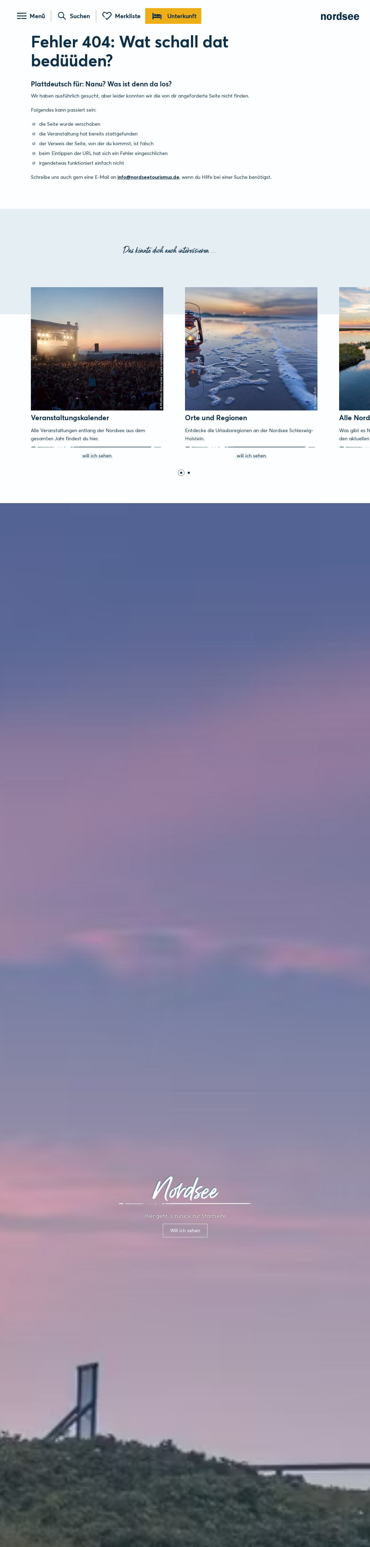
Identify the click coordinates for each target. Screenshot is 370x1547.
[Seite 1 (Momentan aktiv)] (181, 473)
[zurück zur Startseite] (340, 16)
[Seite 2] (189, 473)
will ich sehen (38, 288)
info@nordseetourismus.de (148, 177)
